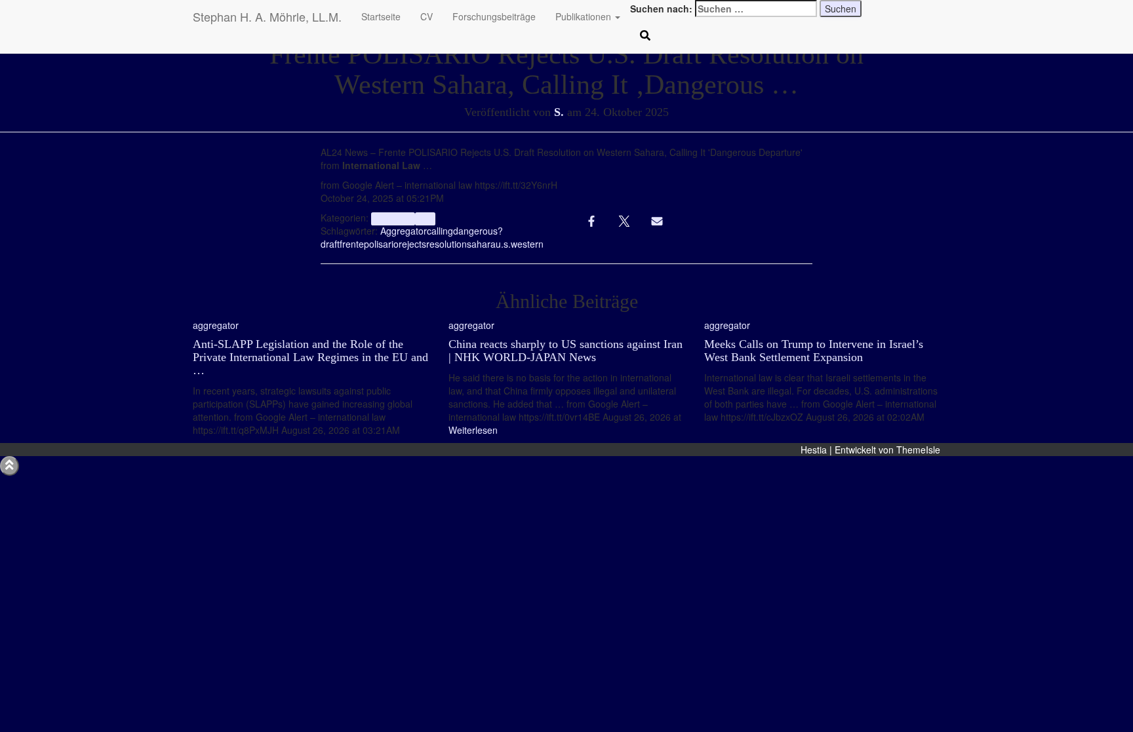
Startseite (381, 16)
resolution (446, 243)
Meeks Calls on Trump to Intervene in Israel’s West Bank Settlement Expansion (813, 350)
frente (352, 243)
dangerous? (478, 230)
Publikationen (584, 16)
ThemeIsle (918, 449)
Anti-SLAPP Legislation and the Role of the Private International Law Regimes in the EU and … (310, 357)
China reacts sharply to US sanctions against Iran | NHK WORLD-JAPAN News (565, 350)
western (527, 243)
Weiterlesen (473, 429)
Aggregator (403, 230)
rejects (412, 243)
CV (426, 16)
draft (330, 243)
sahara (481, 243)
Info (425, 218)
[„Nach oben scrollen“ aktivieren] (9, 466)
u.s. (503, 243)
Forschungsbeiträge (494, 16)
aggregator (392, 218)
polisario (381, 243)
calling (440, 230)
